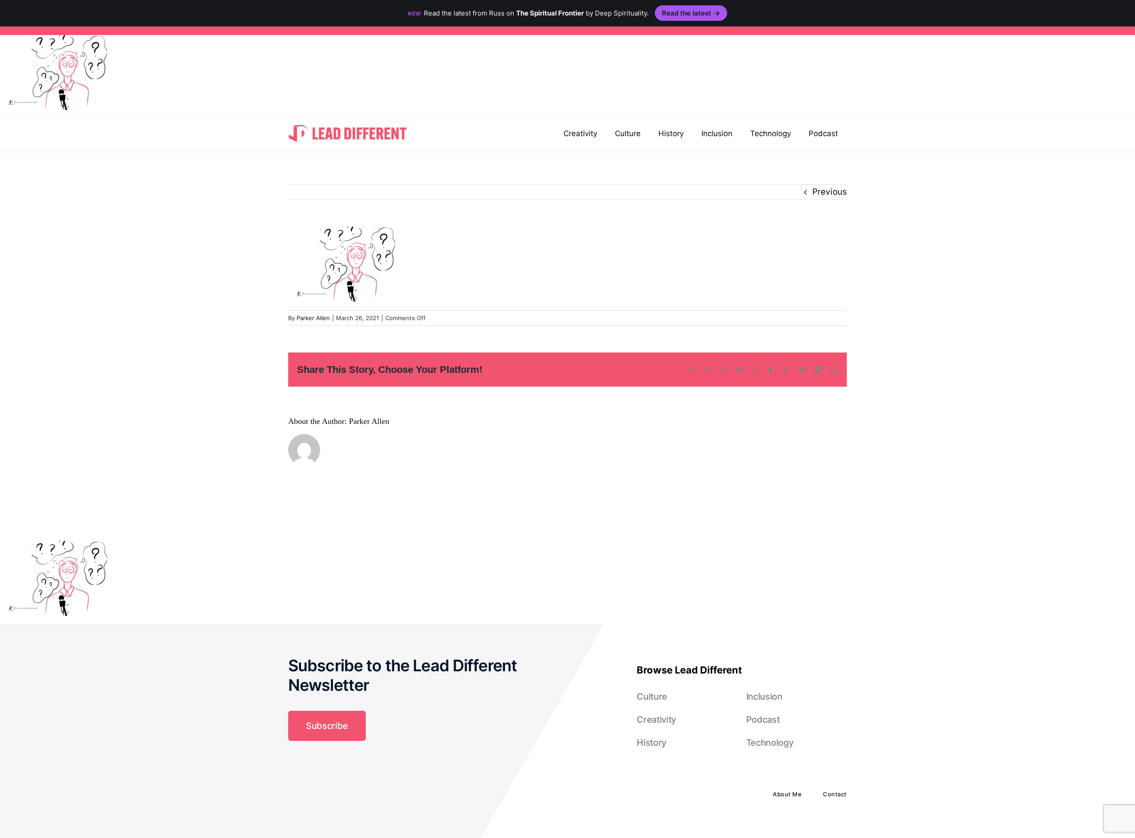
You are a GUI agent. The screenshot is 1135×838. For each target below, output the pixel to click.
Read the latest (691, 13)
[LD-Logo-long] (347, 124)
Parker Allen (313, 317)
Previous (829, 192)
